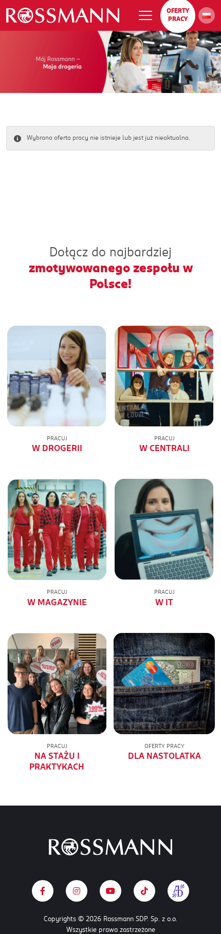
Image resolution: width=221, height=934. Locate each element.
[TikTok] (144, 891)
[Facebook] (42, 891)
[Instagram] (76, 891)
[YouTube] (110, 891)
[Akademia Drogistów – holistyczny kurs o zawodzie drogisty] (178, 891)
